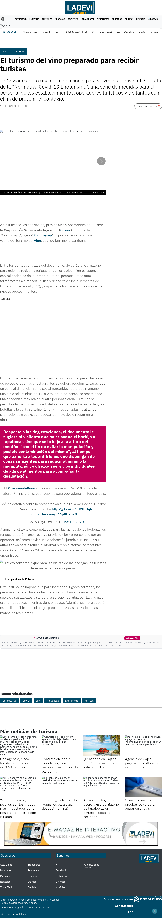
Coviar (65, 230)
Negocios (60, 19)
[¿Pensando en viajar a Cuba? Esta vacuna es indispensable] (101, 745)
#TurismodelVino (21, 488)
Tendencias (103, 19)
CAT (93, 31)
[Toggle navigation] (6, 19)
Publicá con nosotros (118, 899)
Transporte (88, 19)
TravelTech (73, 19)
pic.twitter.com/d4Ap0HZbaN (53, 514)
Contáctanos (124, 906)
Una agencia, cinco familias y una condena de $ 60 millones (17, 763)
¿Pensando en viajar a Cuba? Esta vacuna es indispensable (100, 763)
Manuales (47, 19)
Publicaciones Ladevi (91, 866)
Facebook (61, 870)
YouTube (60, 887)
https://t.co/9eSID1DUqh (72, 509)
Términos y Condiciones (13, 914)
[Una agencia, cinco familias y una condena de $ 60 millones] (18, 745)
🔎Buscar (153, 19)
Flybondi (46, 31)
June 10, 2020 (72, 521)
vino (37, 240)
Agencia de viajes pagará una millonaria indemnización (142, 763)
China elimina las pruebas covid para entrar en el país (140, 804)
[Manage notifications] (154, 911)
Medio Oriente (30, 31)
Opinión (129, 19)
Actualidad (21, 19)
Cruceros (117, 19)
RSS (130, 912)
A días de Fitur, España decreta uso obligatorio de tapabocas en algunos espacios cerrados (101, 808)
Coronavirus (9, 700)
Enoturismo (42, 235)
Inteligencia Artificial (76, 31)
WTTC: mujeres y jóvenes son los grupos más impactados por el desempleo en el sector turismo (18, 808)
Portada (89, 700)
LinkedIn (60, 881)
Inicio (6, 51)
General (19, 51)
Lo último (34, 19)
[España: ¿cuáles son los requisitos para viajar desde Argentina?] (60, 787)
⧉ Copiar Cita (132, 638)
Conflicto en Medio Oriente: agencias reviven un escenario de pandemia (60, 765)
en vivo (154, 31)
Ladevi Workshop (125, 31)
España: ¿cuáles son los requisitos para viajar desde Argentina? (60, 804)
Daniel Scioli (106, 31)
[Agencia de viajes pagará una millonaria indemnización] (143, 745)
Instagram (62, 876)
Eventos (142, 31)
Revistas (140, 19)
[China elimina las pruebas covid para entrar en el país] (143, 787)
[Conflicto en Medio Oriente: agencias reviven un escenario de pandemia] (60, 745)
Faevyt (58, 31)
